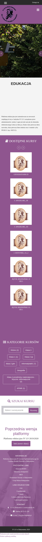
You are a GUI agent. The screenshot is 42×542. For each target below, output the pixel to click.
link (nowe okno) (21, 443)
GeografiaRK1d (21, 174)
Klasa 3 (28, 350)
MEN (21, 474)
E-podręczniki (21, 491)
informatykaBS (27, 364)
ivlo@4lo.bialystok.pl (24, 515)
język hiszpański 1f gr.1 (21, 280)
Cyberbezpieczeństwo (21, 500)
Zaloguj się (35, 2)
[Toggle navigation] (38, 9)
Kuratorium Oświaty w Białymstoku (21, 477)
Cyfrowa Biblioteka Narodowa (21, 497)
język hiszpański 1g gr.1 (21, 308)
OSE (21, 488)
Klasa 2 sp (29, 357)
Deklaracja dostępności (21, 472)
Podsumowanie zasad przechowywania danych (14, 534)
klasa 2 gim (10, 364)
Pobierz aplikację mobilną (8, 536)
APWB (19, 388)
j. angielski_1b (21, 201)
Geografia (21, 370)
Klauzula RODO (21, 469)
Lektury (21, 494)
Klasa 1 (12, 357)
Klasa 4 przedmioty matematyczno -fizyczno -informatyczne (21, 378)
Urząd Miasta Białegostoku (21, 480)
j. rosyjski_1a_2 (21, 253)
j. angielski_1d (21, 227)
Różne (13, 350)
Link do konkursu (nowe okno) (21, 45)
